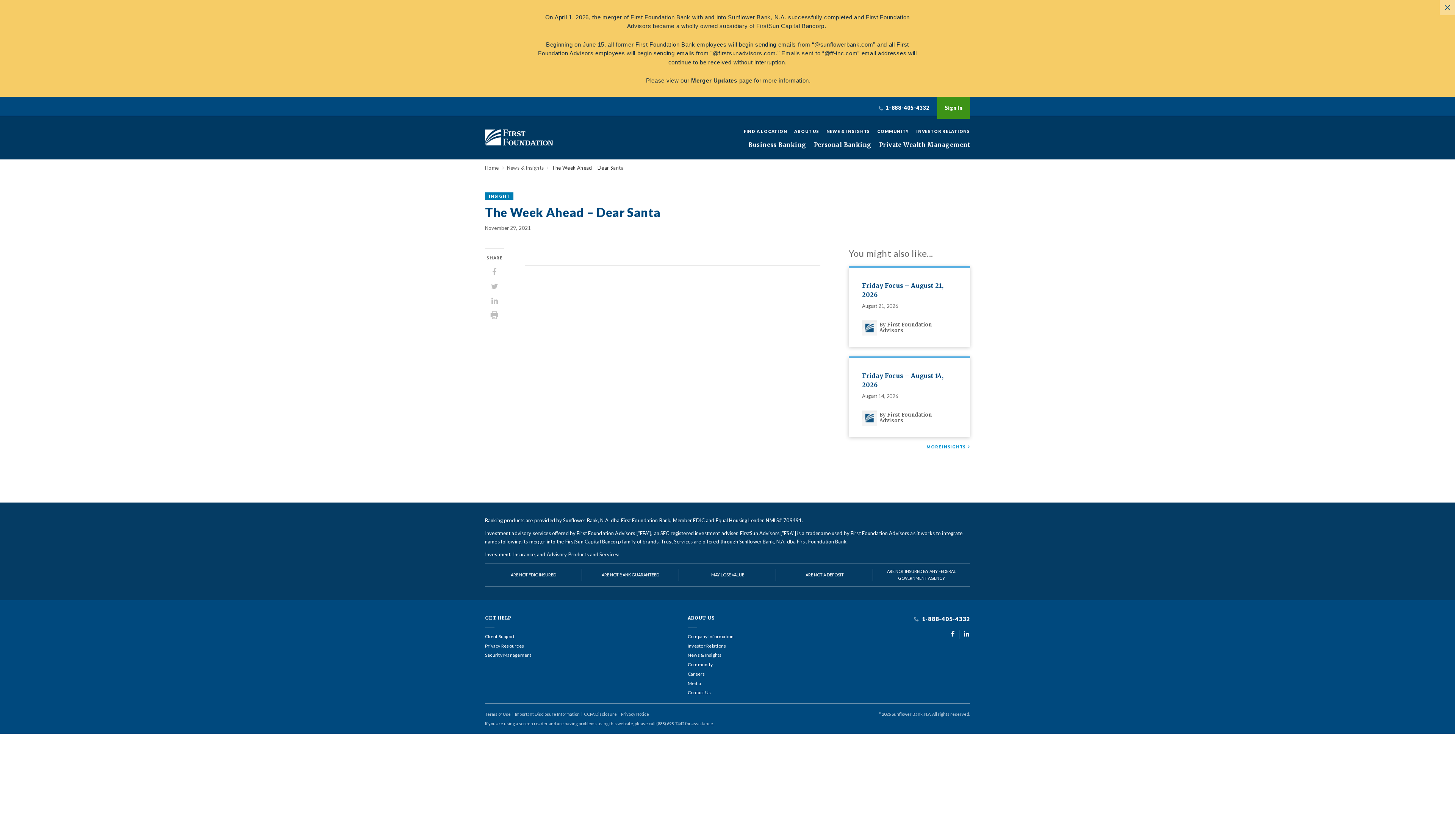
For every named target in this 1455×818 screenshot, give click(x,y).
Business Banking (777, 145)
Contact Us (699, 692)
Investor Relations (943, 131)
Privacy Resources (504, 646)
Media (694, 683)
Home (492, 168)
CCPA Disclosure (600, 714)
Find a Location (765, 131)
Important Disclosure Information (547, 714)
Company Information (711, 636)
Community (893, 131)
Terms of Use (498, 714)
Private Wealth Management (924, 145)
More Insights (946, 447)
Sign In (953, 108)
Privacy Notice (635, 714)
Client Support (500, 636)
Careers (696, 674)
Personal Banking (842, 145)
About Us (806, 131)
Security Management (508, 655)
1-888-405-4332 (945, 619)
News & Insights (848, 131)
